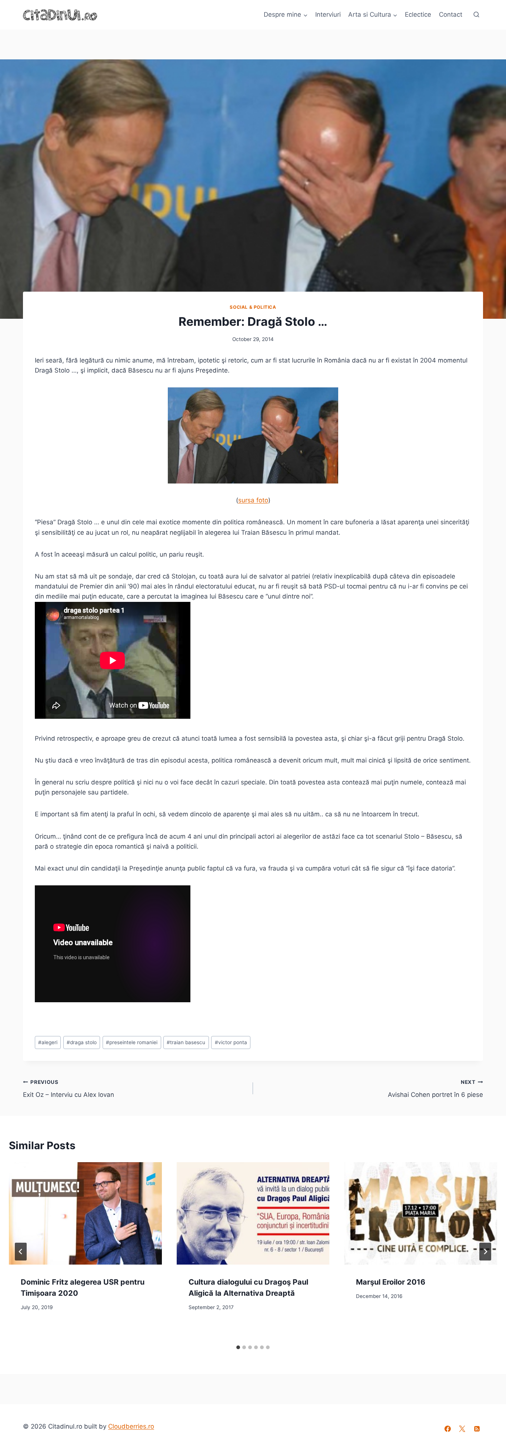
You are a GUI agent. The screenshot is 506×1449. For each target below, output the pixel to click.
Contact (450, 14)
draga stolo (82, 1042)
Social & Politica (253, 307)
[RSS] (476, 1429)
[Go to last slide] (21, 1252)
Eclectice (418, 14)
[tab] (238, 1347)
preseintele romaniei (131, 1042)
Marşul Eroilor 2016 (390, 1282)
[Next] (485, 1252)
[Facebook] (448, 1429)
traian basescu (186, 1042)
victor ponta (231, 1042)
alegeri (47, 1042)
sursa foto (253, 500)
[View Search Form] (476, 15)
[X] (462, 1429)
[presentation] (85, 1213)
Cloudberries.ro (131, 1426)
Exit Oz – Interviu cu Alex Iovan (68, 1089)
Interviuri (328, 14)
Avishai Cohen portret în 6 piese (435, 1089)
